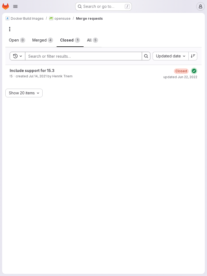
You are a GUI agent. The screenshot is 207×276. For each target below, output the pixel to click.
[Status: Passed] (194, 71)
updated (180, 77)
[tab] (17, 40)
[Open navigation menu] (15, 6)
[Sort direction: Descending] (193, 56)
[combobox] (170, 56)
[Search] (146, 56)
